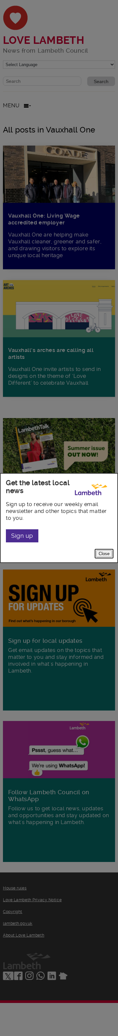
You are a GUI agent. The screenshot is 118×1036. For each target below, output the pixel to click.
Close (104, 553)
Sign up (22, 535)
